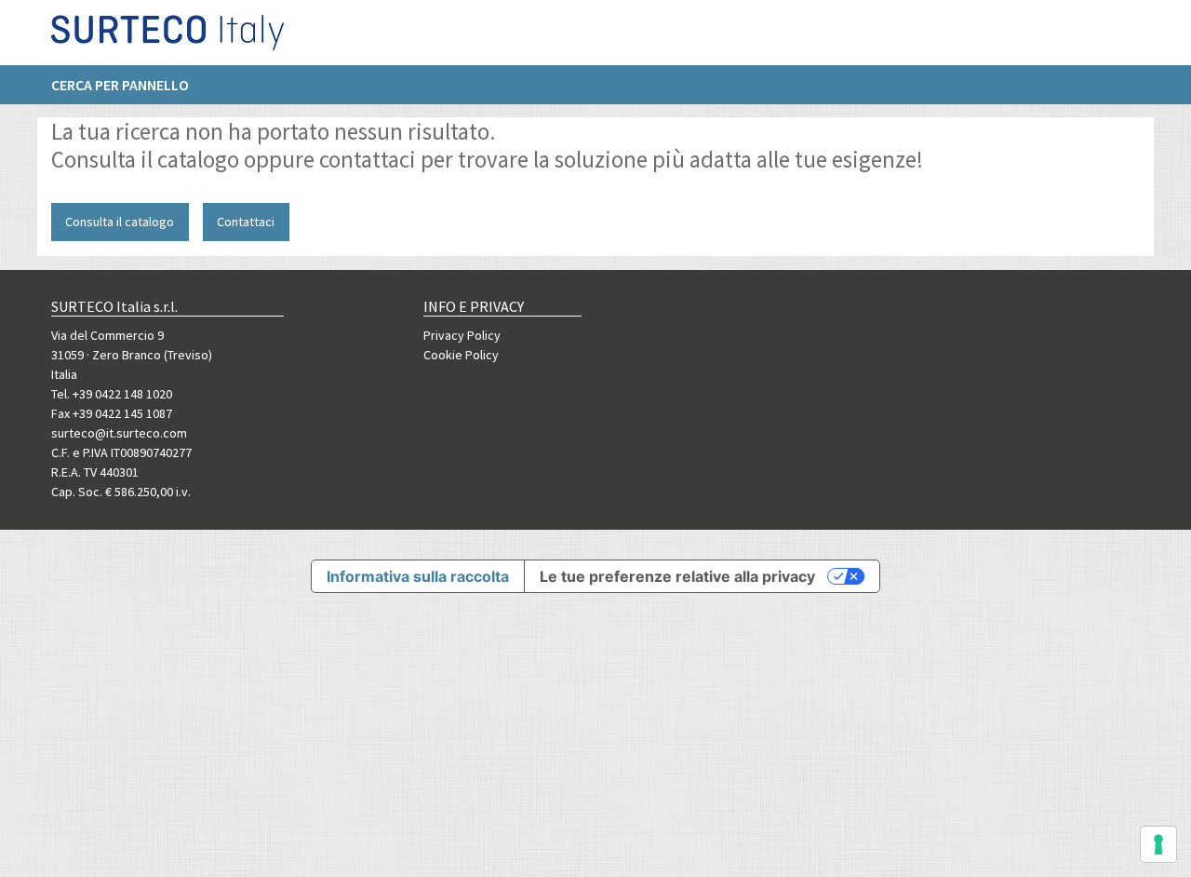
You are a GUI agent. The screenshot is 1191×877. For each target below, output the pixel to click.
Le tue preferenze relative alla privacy (677, 576)
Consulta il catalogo (119, 221)
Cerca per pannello (120, 84)
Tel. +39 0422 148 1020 (111, 393)
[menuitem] (129, 85)
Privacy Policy (462, 335)
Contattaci (245, 221)
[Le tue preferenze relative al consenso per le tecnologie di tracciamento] (1158, 844)
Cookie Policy (461, 354)
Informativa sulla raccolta (418, 576)
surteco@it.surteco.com (119, 433)
